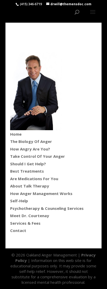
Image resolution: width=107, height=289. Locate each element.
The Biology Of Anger (31, 141)
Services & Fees (25, 223)
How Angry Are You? (30, 149)
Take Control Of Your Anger (37, 156)
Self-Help (19, 200)
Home (16, 134)
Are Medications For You (34, 178)
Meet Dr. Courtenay (29, 215)
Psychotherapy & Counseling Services (47, 208)
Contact (18, 230)
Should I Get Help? (28, 163)
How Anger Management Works (41, 193)
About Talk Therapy (29, 186)
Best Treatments (27, 171)
